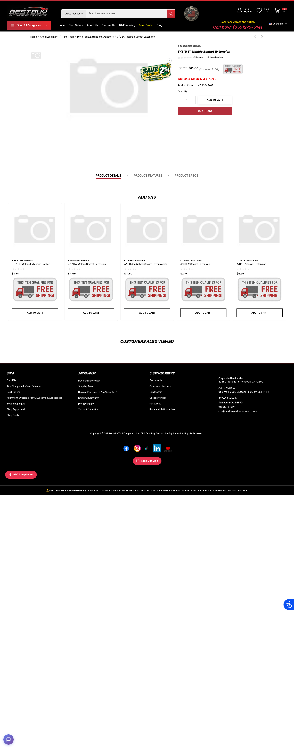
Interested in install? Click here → (197, 79)
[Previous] (256, 36)
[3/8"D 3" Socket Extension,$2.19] (203, 229)
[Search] (171, 13)
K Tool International (189, 46)
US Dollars (277, 23)
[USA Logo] (191, 13)
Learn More (242, 490)
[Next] (261, 36)
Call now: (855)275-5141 (237, 27)
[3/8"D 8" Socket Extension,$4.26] (259, 229)
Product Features (148, 175)
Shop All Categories (29, 25)
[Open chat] (8, 739)
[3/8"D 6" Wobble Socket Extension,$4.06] (91, 229)
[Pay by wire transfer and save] (156, 72)
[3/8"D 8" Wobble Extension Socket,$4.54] (35, 229)
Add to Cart (215, 100)
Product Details (108, 175)
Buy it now (205, 111)
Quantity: (183, 91)
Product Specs (186, 175)
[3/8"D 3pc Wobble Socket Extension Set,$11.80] (147, 229)
